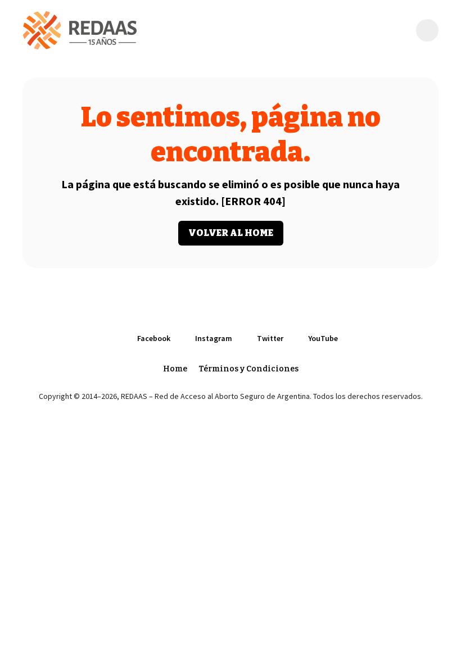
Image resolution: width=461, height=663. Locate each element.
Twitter (270, 338)
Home (175, 369)
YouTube (323, 338)
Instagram (213, 338)
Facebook (153, 338)
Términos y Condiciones (248, 369)
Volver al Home (230, 233)
